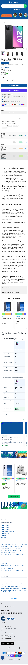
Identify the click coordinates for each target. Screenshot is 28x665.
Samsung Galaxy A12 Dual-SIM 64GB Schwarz (20, 320)
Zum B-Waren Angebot (14, 496)
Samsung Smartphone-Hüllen (7, 531)
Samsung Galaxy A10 (5, 529)
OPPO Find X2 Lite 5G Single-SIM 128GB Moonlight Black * (14, 544)
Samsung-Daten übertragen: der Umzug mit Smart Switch (13, 581)
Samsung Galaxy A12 (5, 525)
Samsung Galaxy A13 (5, 527)
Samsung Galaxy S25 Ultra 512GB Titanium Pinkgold (12, 560)
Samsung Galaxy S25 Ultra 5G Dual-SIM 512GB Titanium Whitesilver (7, 488)
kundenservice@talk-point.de (7, 629)
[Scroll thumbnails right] (26, 53)
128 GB (9, 123)
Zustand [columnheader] (21, 131)
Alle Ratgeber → (23, 419)
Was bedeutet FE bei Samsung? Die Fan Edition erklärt (12, 579)
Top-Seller (7, 21)
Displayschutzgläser (5, 533)
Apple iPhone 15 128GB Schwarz (8, 552)
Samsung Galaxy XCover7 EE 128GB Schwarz (11, 548)
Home (2, 21)
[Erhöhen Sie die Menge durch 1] (12, 81)
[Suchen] (25, 6)
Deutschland (13, 648)
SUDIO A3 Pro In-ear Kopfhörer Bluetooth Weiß (21, 485)
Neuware (4, 127)
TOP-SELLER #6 (5, 63)
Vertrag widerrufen (7, 643)
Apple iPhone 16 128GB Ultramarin (8, 568)
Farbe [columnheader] (8, 131)
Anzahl (2, 77)
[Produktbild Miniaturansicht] (3, 53)
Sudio (17, 487)
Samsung (4, 323)
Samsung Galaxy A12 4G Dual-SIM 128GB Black (7, 320)
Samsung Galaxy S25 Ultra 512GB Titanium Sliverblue (12, 550)
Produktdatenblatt (10, 483)
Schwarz (7, 121)
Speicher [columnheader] (15, 131)
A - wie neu (9, 125)
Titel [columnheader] (2, 131)
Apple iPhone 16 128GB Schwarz (8, 558)
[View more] (14, 456)
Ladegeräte (3, 535)
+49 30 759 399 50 (6, 626)
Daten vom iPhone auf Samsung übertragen (10, 586)
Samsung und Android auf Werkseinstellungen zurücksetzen (14, 588)
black (13, 121)
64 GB (14, 123)
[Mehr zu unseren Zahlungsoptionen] (13, 94)
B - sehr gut (16, 125)
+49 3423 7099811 (6, 638)
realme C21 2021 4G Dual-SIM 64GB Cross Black (11, 546)
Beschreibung (5, 163)
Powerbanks (3, 537)
